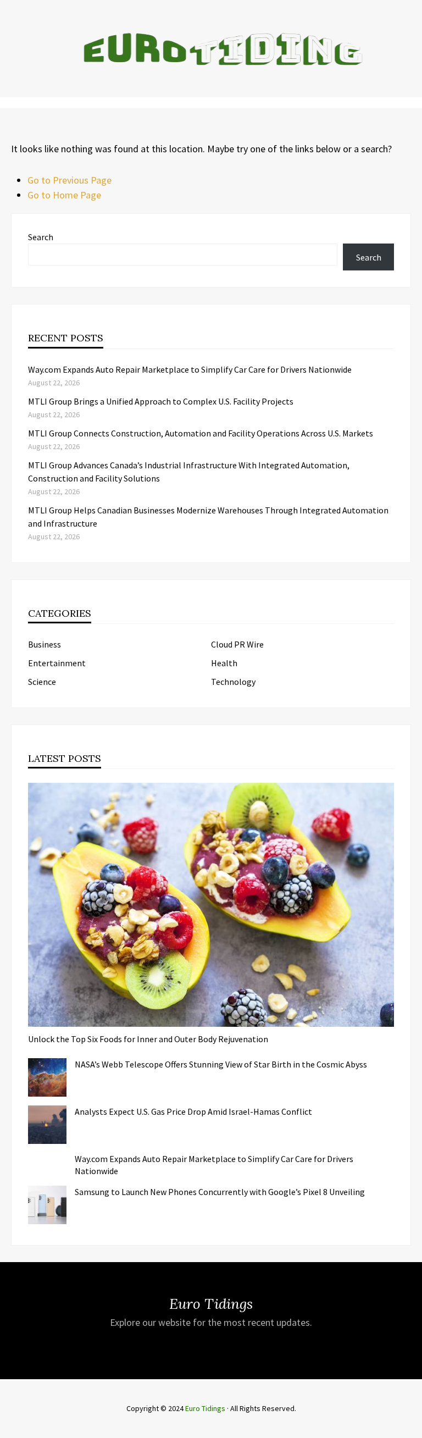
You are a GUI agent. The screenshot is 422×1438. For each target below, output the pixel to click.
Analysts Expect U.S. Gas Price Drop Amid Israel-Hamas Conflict (193, 1111)
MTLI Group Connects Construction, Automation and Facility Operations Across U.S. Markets (200, 433)
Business (44, 644)
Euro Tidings (205, 1408)
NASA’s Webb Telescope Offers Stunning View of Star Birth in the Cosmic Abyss (221, 1064)
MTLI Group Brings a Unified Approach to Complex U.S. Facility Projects (160, 401)
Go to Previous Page (69, 180)
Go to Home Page (64, 195)
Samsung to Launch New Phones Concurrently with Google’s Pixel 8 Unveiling (220, 1191)
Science (42, 681)
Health (224, 662)
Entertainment (57, 662)
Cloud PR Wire (237, 644)
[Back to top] (411, 1427)
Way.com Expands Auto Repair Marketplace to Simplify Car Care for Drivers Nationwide (190, 369)
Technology (233, 681)
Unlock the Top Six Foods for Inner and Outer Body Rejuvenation (148, 1038)
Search (40, 236)
